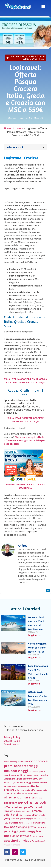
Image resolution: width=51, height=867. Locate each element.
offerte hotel (11, 793)
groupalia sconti (29, 775)
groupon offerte (21, 779)
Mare (33, 56)
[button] (43, 6)
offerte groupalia (39, 790)
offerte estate (22, 790)
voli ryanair (15, 845)
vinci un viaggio (22, 840)
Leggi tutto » (34, 635)
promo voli (14, 819)
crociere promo (37, 771)
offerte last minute (28, 794)
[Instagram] (15, 852)
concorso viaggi (26, 766)
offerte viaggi (14, 803)
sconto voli (28, 823)
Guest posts (11, 744)
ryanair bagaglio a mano (29, 819)
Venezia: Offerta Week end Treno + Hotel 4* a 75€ (38, 647)
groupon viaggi (22, 782)
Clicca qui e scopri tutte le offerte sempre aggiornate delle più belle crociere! (24, 440)
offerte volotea (25, 815)
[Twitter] (23, 852)
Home (7, 128)
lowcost (35, 783)
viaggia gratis (27, 827)
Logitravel (25, 56)
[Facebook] (7, 852)
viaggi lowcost (21, 836)
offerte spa (37, 798)
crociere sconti (13, 775)
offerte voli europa (15, 807)
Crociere (15, 56)
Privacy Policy (12, 737)
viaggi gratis (18, 831)
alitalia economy (10, 762)
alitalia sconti (23, 762)
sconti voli (16, 822)
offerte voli (35, 803)
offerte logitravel (17, 797)
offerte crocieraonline (20, 786)
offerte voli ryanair (22, 811)
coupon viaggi (16, 771)
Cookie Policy (12, 741)
